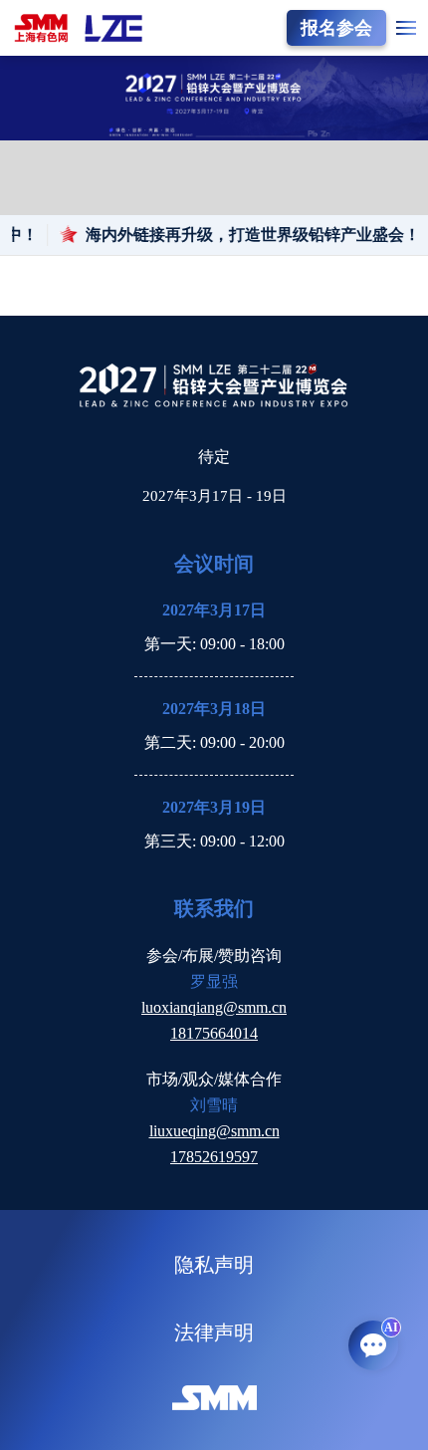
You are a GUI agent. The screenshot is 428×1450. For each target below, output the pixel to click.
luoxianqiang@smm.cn (214, 1007)
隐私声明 (214, 1265)
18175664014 (214, 1033)
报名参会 (336, 28)
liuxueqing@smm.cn (214, 1130)
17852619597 (214, 1156)
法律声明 (214, 1332)
